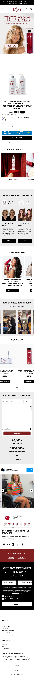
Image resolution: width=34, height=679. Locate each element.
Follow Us (29, 469)
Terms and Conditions (8, 630)
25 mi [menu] (26, 401)
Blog (3, 646)
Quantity (4, 123)
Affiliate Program (6, 648)
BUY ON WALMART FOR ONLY (17, 132)
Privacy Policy (6, 628)
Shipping (4, 114)
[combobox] (19, 583)
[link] (17, 106)
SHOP (8, 240)
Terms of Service (6, 633)
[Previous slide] (13, 63)
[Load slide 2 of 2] (18, 63)
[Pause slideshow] (32, 63)
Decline (16, 670)
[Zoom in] (30, 406)
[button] (3, 9)
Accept (16, 665)
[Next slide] (21, 63)
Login (10, 558)
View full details (6, 142)
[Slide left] (13, 185)
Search (4, 624)
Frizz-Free (13, 179)
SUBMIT (17, 604)
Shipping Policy (6, 626)
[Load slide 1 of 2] (16, 63)
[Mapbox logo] (6, 429)
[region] (17, 417)
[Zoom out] (30, 409)
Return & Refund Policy (8, 635)
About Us (4, 644)
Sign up (21, 558)
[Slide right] (21, 185)
